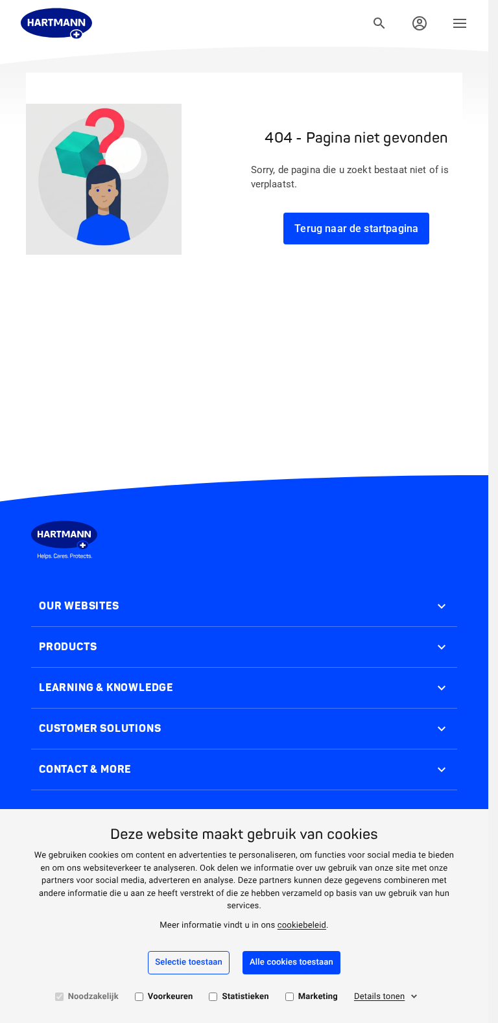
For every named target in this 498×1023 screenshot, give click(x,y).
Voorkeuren (170, 997)
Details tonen (379, 997)
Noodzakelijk (93, 997)
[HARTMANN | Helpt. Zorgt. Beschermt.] (56, 23)
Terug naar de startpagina (356, 228)
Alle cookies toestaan (291, 962)
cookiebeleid (302, 925)
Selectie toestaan (188, 962)
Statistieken (245, 997)
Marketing (318, 997)
